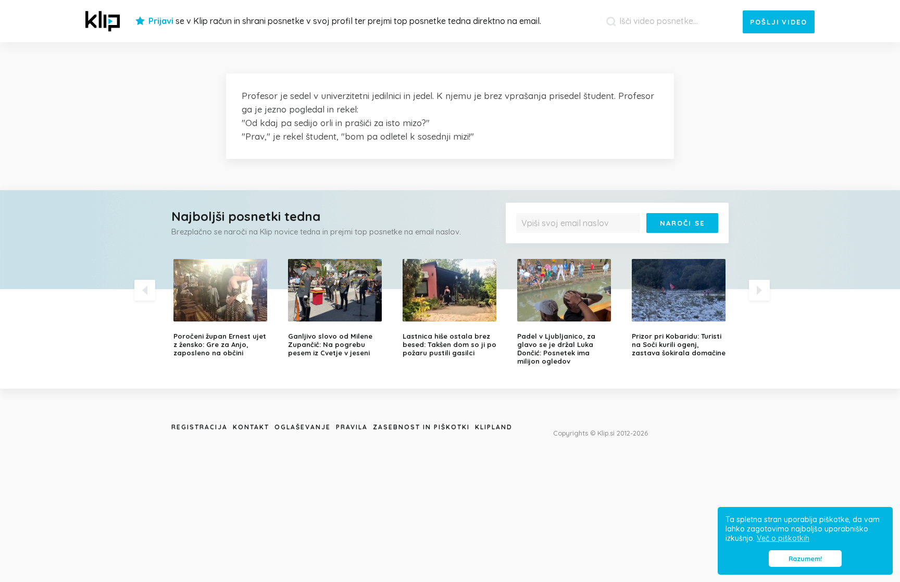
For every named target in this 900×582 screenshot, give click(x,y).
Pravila (352, 427)
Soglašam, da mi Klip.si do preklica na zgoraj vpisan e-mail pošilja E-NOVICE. (620, 244)
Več (528, 247)
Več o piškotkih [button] (783, 538)
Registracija (199, 427)
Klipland (493, 427)
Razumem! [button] (805, 558)
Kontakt (251, 427)
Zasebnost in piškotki (421, 427)
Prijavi (160, 21)
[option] (223, 308)
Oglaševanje (302, 427)
